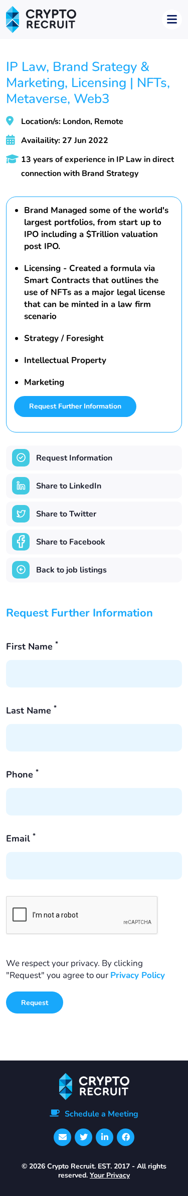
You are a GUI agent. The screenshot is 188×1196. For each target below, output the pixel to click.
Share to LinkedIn (68, 486)
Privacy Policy (137, 975)
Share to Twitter (66, 514)
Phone (22, 774)
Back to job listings (71, 570)
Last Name (31, 710)
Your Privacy (110, 1175)
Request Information (74, 458)
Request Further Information (75, 406)
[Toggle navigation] (172, 20)
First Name (32, 646)
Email (21, 838)
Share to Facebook (70, 542)
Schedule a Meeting (101, 1114)
